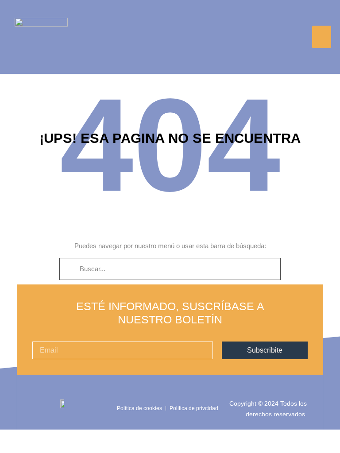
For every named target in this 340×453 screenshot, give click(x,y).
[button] (321, 37)
